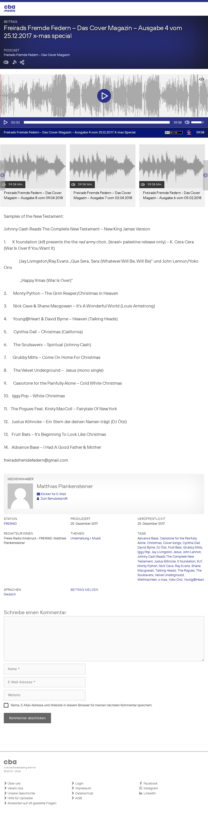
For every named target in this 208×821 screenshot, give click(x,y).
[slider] (97, 122)
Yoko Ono (175, 579)
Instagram (150, 788)
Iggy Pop (143, 552)
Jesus (177, 552)
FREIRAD (10, 523)
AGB (78, 798)
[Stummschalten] (187, 122)
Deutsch (10, 594)
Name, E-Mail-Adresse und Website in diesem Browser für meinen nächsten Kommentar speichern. (81, 705)
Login (79, 783)
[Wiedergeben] (5, 122)
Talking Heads (165, 570)
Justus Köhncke (165, 561)
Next (205, 175)
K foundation (186, 561)
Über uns (14, 783)
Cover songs (172, 543)
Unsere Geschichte (21, 793)
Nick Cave (166, 566)
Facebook (150, 783)
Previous (2, 175)
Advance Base (147, 538)
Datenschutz (84, 793)
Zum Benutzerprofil (53, 498)
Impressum (83, 788)
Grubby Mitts (192, 547)
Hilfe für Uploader (20, 798)
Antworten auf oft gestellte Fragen (31, 803)
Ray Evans (182, 566)
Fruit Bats (175, 547)
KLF (199, 561)
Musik (96, 538)
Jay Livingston (162, 552)
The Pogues (186, 570)
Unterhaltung (80, 538)
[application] (104, 122)
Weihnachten (147, 579)
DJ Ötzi (162, 547)
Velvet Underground (169, 575)
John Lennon (192, 552)
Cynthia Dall (191, 543)
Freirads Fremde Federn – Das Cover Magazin (37, 55)
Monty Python (147, 566)
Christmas (154, 543)
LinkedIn (149, 793)
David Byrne (146, 547)
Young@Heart (194, 579)
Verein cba (15, 788)
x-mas (162, 579)
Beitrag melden (84, 590)
